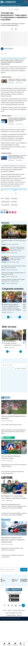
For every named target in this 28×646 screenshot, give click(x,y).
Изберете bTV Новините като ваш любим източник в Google (15, 189)
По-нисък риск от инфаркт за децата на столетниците (12, 556)
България (16, 9)
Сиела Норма (14, 201)
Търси (24, 569)
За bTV (4, 610)
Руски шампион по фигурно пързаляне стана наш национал (12, 472)
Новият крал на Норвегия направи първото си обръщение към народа (13, 273)
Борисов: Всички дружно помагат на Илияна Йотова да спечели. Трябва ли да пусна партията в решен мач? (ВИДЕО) (11, 307)
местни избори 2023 (5, 204)
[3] (26, 2)
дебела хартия (14, 204)
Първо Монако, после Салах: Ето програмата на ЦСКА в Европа (13, 465)
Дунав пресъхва (4, 5)
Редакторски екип (8, 48)
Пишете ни (19, 615)
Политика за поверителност (19, 610)
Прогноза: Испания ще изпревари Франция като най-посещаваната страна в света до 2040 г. (13, 431)
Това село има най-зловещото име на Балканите (13, 417)
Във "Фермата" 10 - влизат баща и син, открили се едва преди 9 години (13, 497)
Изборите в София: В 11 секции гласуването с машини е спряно (17, 80)
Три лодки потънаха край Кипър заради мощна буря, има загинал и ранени (13, 266)
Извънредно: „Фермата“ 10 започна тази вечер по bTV (13, 241)
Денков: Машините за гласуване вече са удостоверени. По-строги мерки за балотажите (17, 157)
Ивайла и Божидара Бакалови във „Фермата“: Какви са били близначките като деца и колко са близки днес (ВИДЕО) (13, 506)
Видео (19, 5)
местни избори (14, 198)
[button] (8, 317)
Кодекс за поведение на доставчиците (14, 612)
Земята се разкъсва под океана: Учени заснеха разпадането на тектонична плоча (13, 280)
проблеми (7, 198)
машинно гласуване (5, 201)
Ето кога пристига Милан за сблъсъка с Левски (10, 457)
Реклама (9, 610)
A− (2, 53)
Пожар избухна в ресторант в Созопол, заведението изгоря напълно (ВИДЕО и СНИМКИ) (12, 343)
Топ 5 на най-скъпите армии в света (11, 424)
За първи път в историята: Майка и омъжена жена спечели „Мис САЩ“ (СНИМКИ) (14, 514)
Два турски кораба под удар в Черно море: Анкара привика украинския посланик (17, 248)
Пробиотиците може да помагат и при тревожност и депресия (12, 549)
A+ (5, 53)
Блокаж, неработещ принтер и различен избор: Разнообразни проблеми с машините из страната (17, 119)
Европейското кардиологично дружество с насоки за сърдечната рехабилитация (12, 540)
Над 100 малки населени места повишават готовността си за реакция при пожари (17, 258)
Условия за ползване (11, 615)
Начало (11, 9)
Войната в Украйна (13, 5)
